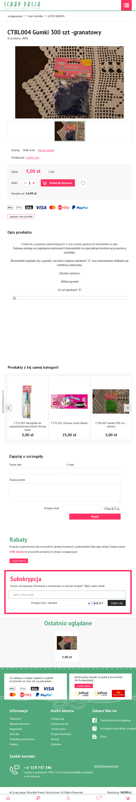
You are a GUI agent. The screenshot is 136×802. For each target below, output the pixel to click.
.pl (126, 792)
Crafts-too (32, 158)
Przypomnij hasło (61, 734)
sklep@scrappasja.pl (106, 766)
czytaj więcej (19, 560)
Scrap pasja (29, 5)
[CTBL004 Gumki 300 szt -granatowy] (69, 82)
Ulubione (56, 744)
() (98, 796)
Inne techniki (35, 16)
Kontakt (14, 734)
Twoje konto (58, 729)
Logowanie (68, 798)
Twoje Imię (15, 464)
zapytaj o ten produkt (21, 216)
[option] (69, 80)
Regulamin (16, 729)
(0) (128, 798)
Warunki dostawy (20, 723)
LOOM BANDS (56, 16)
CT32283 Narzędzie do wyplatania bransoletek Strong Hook (26, 426)
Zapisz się (117, 603)
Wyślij (95, 516)
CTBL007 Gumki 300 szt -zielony (109, 424)
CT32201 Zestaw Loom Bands (68, 423)
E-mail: (71, 464)
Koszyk (55, 739)
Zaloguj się (57, 718)
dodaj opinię (46, 150)
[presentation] (8, 408)
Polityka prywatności (22, 739)
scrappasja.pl (15, 16)
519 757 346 (38, 767)
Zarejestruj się (59, 723)
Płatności (15, 718)
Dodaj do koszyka (61, 183)
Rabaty (14, 744)
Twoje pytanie (17, 479)
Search (38, 798)
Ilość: (14, 183)
